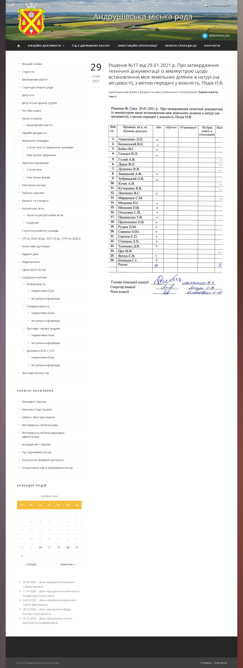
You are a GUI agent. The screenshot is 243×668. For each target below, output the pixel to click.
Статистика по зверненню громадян (50, 147)
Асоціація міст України (36, 444)
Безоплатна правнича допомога (43, 460)
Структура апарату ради (37, 87)
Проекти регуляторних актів (45, 215)
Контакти (212, 45)
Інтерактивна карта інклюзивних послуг (47, 468)
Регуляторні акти (33, 208)
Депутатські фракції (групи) (39, 103)
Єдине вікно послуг (34, 269)
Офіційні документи (44, 45)
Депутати (28, 95)
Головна (205, 663)
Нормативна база (42, 290)
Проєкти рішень (32, 118)
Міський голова (32, 64)
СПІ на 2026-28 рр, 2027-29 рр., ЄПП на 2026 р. (51, 238)
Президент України (34, 401)
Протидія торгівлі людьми (43, 328)
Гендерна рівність (38, 306)
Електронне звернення (41, 155)
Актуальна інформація (45, 298)
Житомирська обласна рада (40, 425)
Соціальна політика (34, 277)
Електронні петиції (34, 185)
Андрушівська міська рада (143, 16)
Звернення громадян (35, 140)
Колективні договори (35, 246)
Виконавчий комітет (35, 79)
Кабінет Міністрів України (38, 417)
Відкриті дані (30, 254)
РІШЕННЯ (33, 223)
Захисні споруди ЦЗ (181, 45)
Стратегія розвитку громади (40, 230)
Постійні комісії (31, 110)
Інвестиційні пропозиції (137, 45)
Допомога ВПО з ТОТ (41, 351)
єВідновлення (30, 262)
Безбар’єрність (36, 284)
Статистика (34, 169)
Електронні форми (38, 177)
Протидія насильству (35, 373)
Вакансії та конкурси (35, 200)
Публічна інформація (35, 163)
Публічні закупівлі (33, 193)
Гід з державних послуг (91, 45)
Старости (28, 72)
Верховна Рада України (37, 409)
